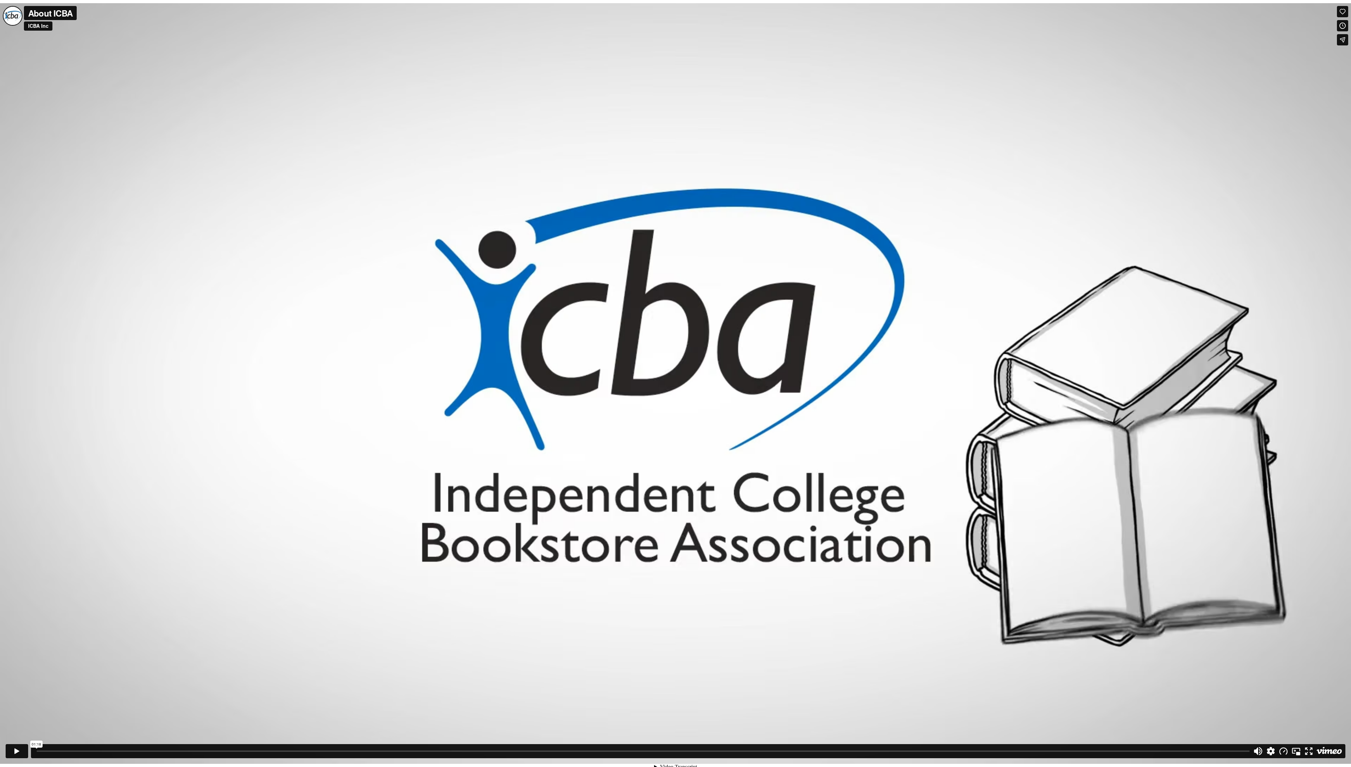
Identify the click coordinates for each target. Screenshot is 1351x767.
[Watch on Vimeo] (1329, 751)
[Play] (17, 751)
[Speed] (1283, 751)
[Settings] (1270, 751)
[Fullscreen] (1308, 751)
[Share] (1342, 39)
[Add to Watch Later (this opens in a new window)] (1342, 25)
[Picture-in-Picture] (1296, 751)
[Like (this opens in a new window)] (1342, 11)
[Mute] (1258, 751)
